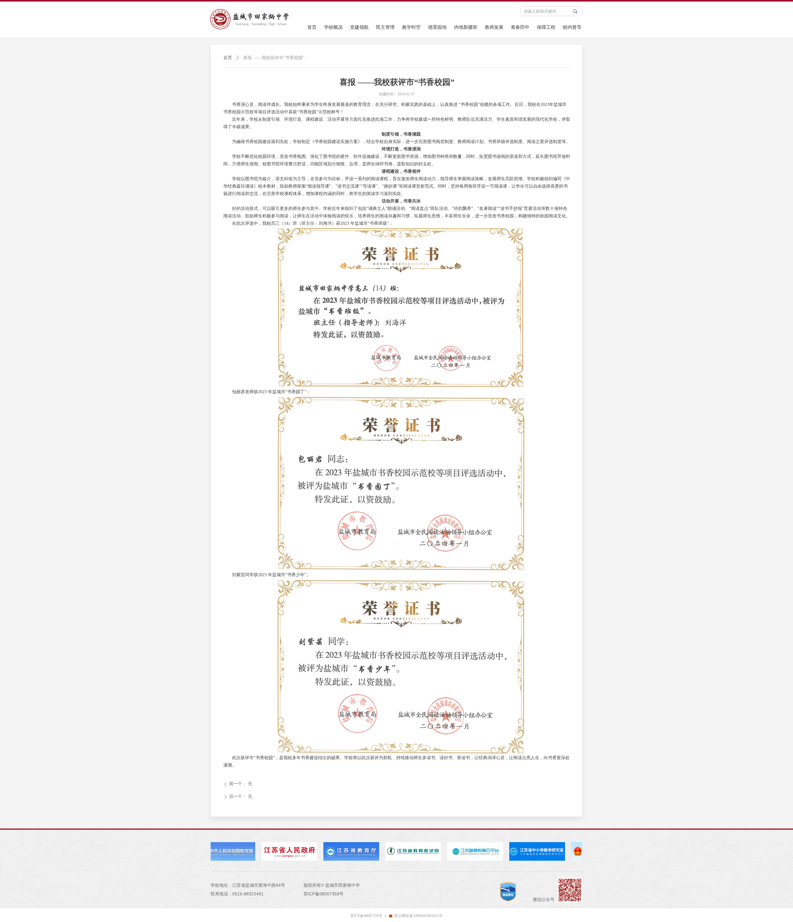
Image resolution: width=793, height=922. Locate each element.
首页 (227, 57)
